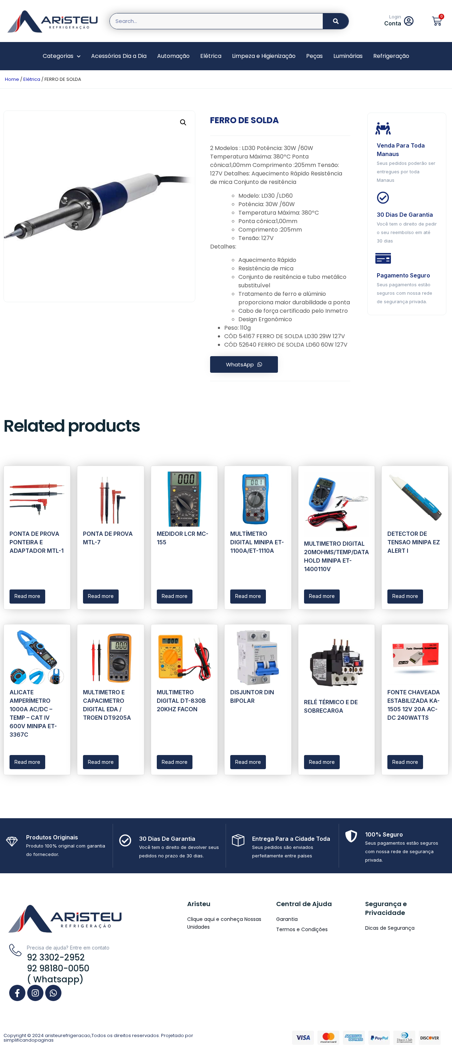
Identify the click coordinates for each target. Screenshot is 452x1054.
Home (12, 79)
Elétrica (210, 56)
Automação (173, 56)
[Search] (336, 21)
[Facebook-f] (17, 993)
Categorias (58, 56)
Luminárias (348, 56)
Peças (314, 56)
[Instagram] (35, 993)
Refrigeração (391, 56)
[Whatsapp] (53, 993)
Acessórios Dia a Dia (119, 56)
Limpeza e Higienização (264, 56)
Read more (27, 596)
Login (395, 16)
